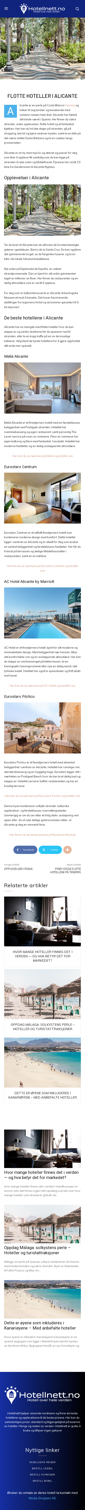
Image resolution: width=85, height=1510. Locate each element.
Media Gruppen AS (42, 1498)
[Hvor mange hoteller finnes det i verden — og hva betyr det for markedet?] (42, 922)
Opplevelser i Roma (18, 868)
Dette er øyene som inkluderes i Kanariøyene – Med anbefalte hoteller (40, 1325)
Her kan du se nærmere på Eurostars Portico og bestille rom (42, 795)
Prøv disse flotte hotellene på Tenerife (65, 870)
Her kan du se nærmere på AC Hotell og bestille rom (42, 685)
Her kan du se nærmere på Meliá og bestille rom (42, 456)
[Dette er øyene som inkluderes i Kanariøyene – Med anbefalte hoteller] (42, 1063)
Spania (70, 105)
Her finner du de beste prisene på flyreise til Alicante (42, 834)
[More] (67, 850)
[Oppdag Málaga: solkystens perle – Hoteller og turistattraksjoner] (42, 994)
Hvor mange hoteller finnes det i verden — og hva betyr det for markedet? (42, 956)
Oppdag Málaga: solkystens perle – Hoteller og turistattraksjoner (37, 1250)
